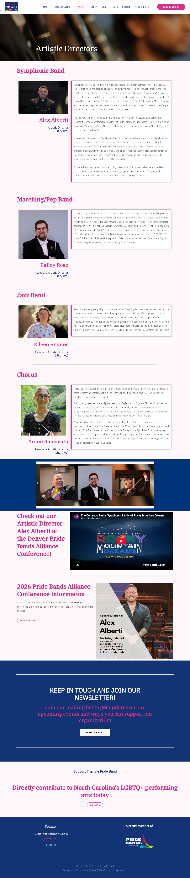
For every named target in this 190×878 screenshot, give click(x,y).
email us (50, 838)
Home (44, 6)
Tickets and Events (61, 6)
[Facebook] (46, 845)
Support (126, 6)
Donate (95, 805)
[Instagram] (55, 845)
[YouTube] (50, 845)
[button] (71, 7)
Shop (115, 6)
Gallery (94, 6)
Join (104, 6)
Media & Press (141, 6)
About (80, 6)
